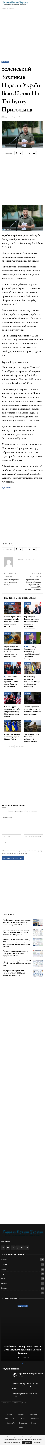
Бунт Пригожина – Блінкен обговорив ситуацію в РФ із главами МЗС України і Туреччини (33, 584)
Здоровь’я (4, 1283)
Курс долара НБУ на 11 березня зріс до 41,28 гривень (27, 1374)
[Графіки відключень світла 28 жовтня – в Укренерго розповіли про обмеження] (32, 698)
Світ (2, 1293)
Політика (5, 61)
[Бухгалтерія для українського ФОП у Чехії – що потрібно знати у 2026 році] (38, 963)
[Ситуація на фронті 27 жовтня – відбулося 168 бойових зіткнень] (32, 726)
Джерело (7, 487)
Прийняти (27, 1443)
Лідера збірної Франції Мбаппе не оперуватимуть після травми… (25, 1394)
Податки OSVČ (22, 1306)
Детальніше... (6, 1242)
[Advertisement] (22, 35)
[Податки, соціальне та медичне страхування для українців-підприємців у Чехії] (38, 953)
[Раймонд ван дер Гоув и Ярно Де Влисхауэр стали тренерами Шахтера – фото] (6, 1386)
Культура (3, 1269)
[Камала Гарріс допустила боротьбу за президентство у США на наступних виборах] (12, 698)
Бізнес (3, 1279)
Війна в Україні (9, 603)
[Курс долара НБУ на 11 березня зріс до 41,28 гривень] (6, 1376)
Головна (9, 1414)
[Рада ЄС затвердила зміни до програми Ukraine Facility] (12, 726)
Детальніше (37, 1442)
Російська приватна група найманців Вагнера (11, 582)
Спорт (3, 1274)
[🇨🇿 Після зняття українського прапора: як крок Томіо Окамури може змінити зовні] (12, 668)
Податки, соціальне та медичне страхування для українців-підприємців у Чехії (22, 1349)
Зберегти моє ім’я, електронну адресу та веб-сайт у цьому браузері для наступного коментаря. (22, 852)
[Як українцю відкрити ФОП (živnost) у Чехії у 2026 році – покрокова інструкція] (38, 973)
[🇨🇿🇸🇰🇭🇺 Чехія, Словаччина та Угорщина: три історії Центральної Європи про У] (32, 638)
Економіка (4, 1260)
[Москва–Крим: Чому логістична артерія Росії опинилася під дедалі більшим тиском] (12, 608)
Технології (4, 1288)
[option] (22, 1331)
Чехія (21, 1427)
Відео (33, 1423)
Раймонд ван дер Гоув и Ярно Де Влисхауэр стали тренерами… (25, 1384)
